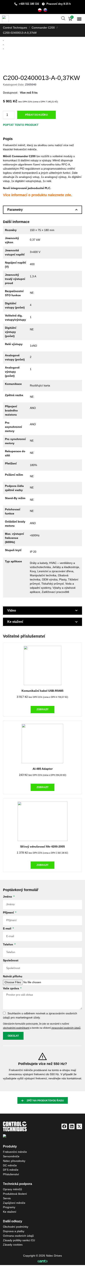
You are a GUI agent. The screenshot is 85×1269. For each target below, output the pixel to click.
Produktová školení (15, 1193)
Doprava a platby (13, 1231)
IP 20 (33, 551)
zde (68, 195)
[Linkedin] (72, 1126)
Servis (7, 1198)
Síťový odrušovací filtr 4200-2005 (42, 846)
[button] (79, 18)
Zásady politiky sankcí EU (19, 1240)
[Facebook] (64, 1126)
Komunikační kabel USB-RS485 (42, 690)
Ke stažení (9, 1211)
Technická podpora (17, 1183)
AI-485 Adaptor (43, 768)
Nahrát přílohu (12, 976)
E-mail (7, 928)
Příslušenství (11, 1174)
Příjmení (9, 912)
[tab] (42, 210)
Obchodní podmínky (15, 1226)
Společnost (10, 960)
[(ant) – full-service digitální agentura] (42, 1261)
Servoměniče (11, 1156)
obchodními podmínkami (16, 1028)
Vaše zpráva (11, 988)
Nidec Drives (54, 1255)
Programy (9, 1207)
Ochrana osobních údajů (18, 1235)
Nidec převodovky (14, 1160)
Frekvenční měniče (15, 1151)
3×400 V (35, 251)
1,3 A (33, 276)
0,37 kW (35, 239)
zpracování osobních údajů (65, 1028)
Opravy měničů (12, 1189)
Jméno (8, 896)
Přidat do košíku (36, 114)
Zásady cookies (13, 1244)
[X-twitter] (79, 1126)
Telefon (8, 944)
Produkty (10, 1146)
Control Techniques (15, 27)
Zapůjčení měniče (14, 1202)
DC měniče (10, 1165)
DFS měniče (10, 1169)
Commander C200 (43, 27)
